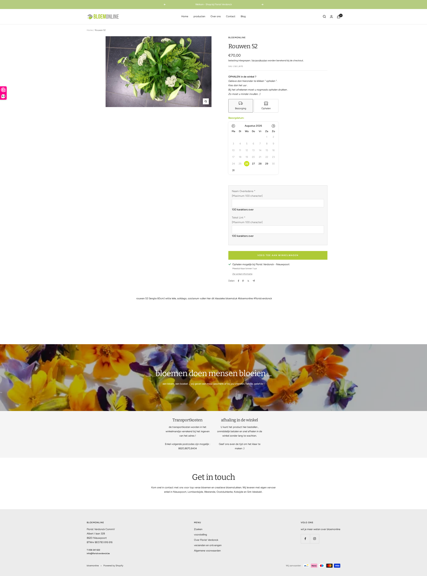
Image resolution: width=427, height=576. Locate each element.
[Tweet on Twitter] (248, 281)
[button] (233, 126)
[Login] (331, 16)
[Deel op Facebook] (238, 281)
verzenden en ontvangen (208, 545)
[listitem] (240, 106)
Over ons (215, 16)
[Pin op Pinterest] (243, 281)
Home (184, 16)
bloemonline (237, 37)
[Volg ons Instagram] (314, 538)
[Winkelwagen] (338, 16)
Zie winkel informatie (242, 274)
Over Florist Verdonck (206, 539)
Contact (230, 16)
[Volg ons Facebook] (305, 538)
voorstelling (200, 534)
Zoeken (198, 529)
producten (199, 16)
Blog (243, 16)
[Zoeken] (324, 16)
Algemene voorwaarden (207, 550)
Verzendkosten (259, 60)
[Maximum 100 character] (247, 193)
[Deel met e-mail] (254, 281)
